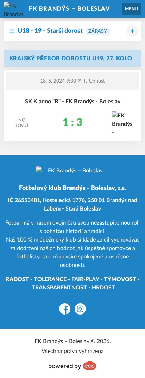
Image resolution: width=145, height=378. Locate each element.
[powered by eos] (72, 365)
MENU (131, 9)
